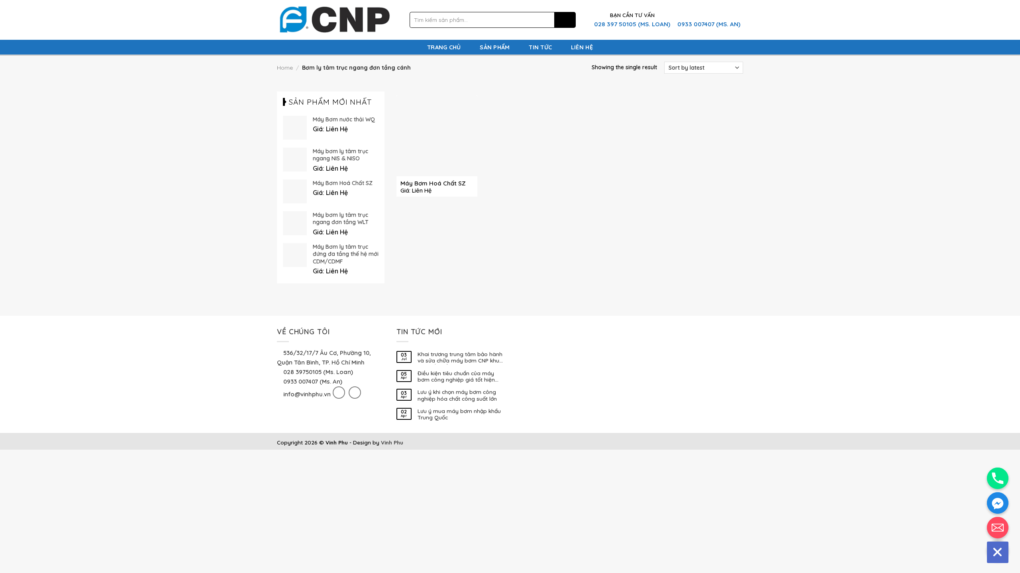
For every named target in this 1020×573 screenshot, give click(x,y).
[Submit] (565, 20)
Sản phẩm (495, 47)
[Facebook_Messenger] (997, 503)
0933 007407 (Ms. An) (708, 24)
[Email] (997, 527)
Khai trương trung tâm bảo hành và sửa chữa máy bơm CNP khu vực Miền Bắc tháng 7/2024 (460, 357)
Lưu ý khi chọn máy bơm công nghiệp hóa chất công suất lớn (457, 395)
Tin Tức (540, 47)
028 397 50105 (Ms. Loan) (632, 24)
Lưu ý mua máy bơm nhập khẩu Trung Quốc (459, 414)
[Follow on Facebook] (339, 392)
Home (285, 67)
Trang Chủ (444, 47)
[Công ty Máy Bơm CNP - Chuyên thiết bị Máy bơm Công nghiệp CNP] (333, 20)
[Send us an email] (355, 392)
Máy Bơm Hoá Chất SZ (433, 183)
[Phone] (997, 478)
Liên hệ (582, 47)
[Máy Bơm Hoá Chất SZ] (436, 136)
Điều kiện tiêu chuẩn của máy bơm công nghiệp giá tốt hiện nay (456, 377)
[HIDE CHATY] (997, 552)
